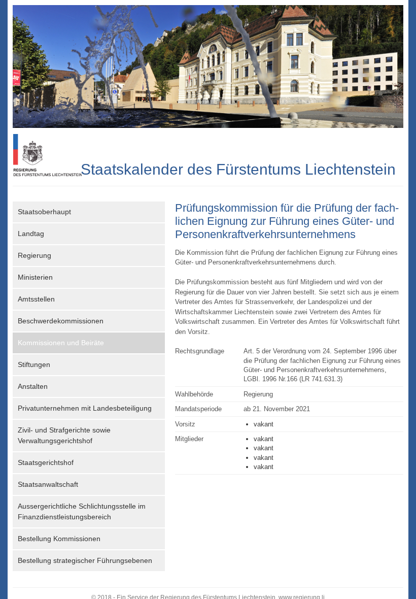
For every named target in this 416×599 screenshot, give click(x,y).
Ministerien (35, 277)
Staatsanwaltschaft (48, 484)
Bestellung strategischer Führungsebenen (85, 560)
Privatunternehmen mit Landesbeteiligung (85, 408)
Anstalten (33, 386)
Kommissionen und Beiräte (61, 343)
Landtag (31, 233)
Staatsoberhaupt (44, 212)
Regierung (34, 255)
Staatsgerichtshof (46, 462)
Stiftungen (34, 364)
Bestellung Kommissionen (59, 539)
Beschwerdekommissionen (60, 321)
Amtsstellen (36, 299)
